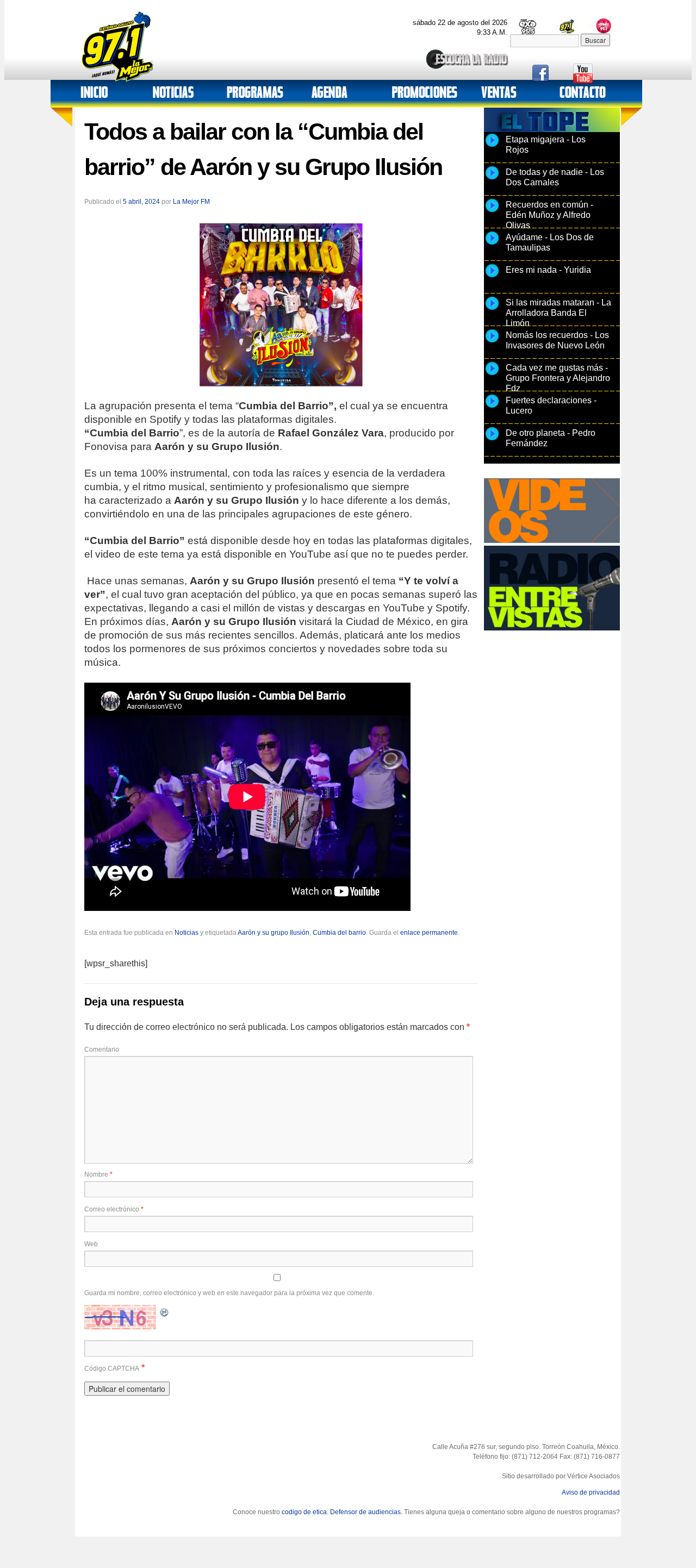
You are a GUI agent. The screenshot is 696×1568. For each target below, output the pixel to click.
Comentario (101, 1049)
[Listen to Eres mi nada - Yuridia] (492, 276)
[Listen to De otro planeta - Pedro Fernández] (492, 439)
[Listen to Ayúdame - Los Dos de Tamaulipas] (492, 244)
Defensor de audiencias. (366, 1512)
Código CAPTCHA (111, 1368)
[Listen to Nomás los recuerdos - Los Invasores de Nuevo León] (492, 342)
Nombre (98, 1174)
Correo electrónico (114, 1209)
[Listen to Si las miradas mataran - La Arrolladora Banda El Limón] (492, 309)
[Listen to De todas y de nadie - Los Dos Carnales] (492, 179)
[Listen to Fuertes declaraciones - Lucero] (492, 407)
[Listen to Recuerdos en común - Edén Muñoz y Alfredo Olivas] (492, 211)
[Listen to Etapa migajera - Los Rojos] (492, 146)
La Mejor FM (191, 201)
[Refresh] (165, 1311)
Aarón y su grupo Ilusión (273, 932)
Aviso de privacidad (591, 1492)
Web (91, 1244)
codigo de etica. (305, 1512)
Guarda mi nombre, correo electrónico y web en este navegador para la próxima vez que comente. (229, 1293)
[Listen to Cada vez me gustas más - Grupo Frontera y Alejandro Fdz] (492, 374)
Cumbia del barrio (339, 932)
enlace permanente (429, 932)
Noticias (186, 932)
